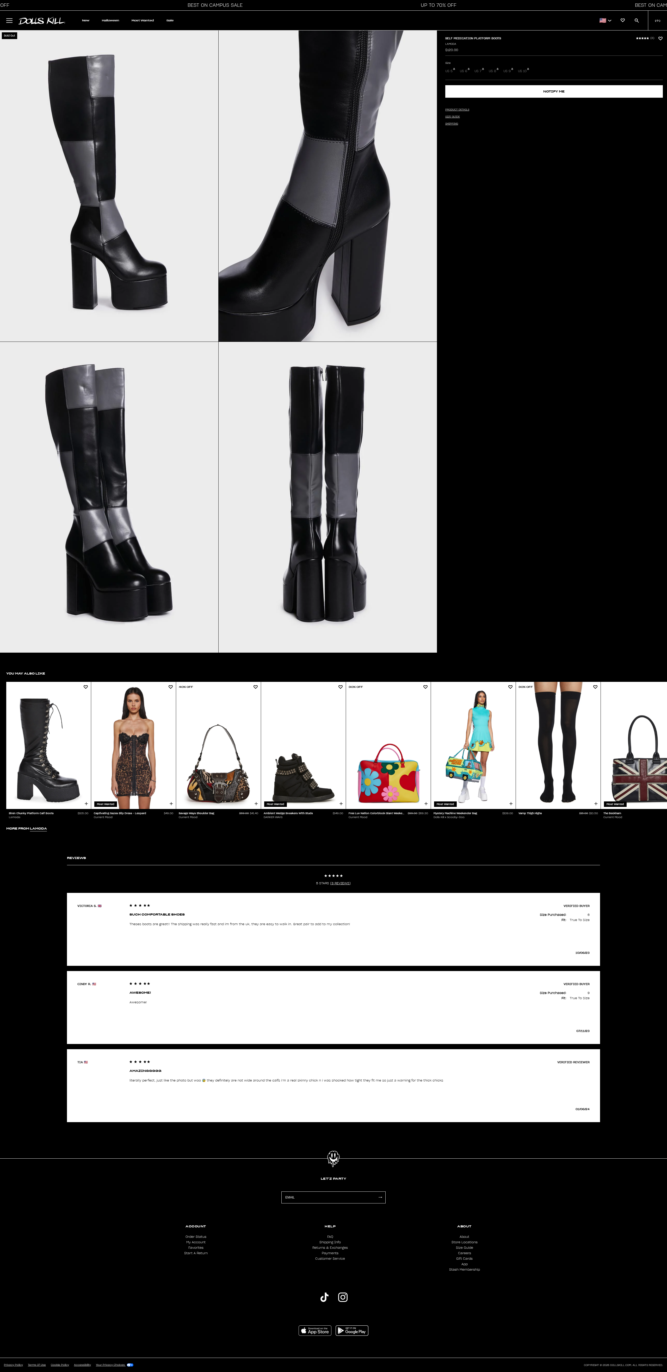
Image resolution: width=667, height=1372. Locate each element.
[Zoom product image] (109, 186)
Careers (464, 1253)
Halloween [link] (110, 20)
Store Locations (465, 1242)
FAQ (330, 1236)
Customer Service (330, 1258)
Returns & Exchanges (330, 1247)
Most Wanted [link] (143, 20)
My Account (196, 1242)
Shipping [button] (451, 123)
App (464, 1264)
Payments (330, 1253)
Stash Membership (464, 1269)
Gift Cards (464, 1258)
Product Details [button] (457, 109)
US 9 (507, 71)
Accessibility (82, 1365)
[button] (213, 5)
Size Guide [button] (452, 116)
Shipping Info (330, 1242)
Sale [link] (170, 20)
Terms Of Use (37, 1365)
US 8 (492, 71)
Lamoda (450, 44)
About (464, 1236)
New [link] (85, 20)
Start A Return (196, 1253)
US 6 (463, 71)
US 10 (522, 71)
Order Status (196, 1236)
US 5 (449, 71)
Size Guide (464, 1247)
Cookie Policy (60, 1365)
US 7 (477, 71)
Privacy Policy (13, 1365)
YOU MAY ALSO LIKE (25, 673)
